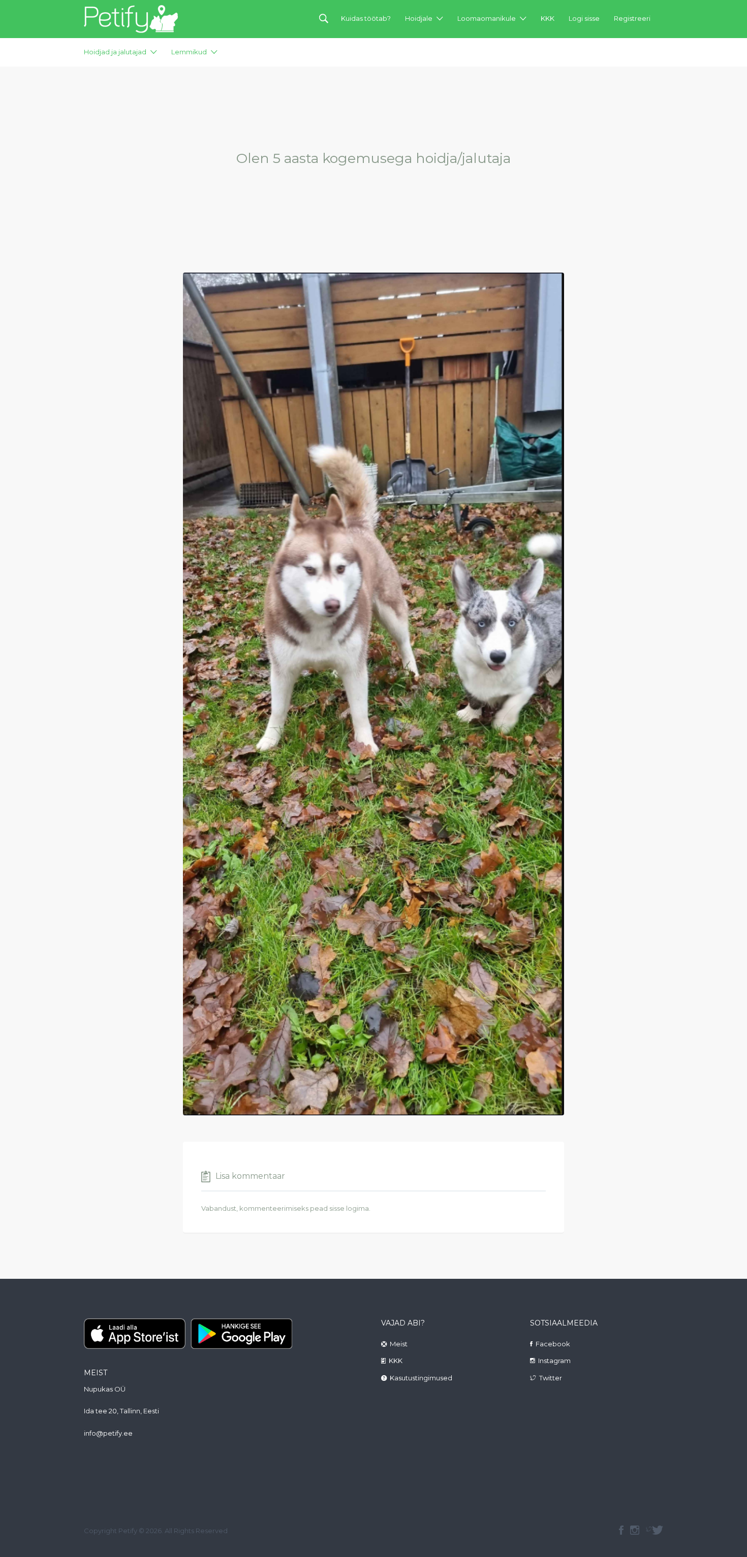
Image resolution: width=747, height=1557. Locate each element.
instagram (634, 1530)
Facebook (553, 1344)
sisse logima (349, 1208)
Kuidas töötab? (366, 18)
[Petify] (131, 19)
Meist (399, 1344)
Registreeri (632, 18)
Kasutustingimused (421, 1378)
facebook (621, 1530)
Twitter (550, 1378)
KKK (547, 18)
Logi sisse (584, 18)
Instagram (554, 1360)
